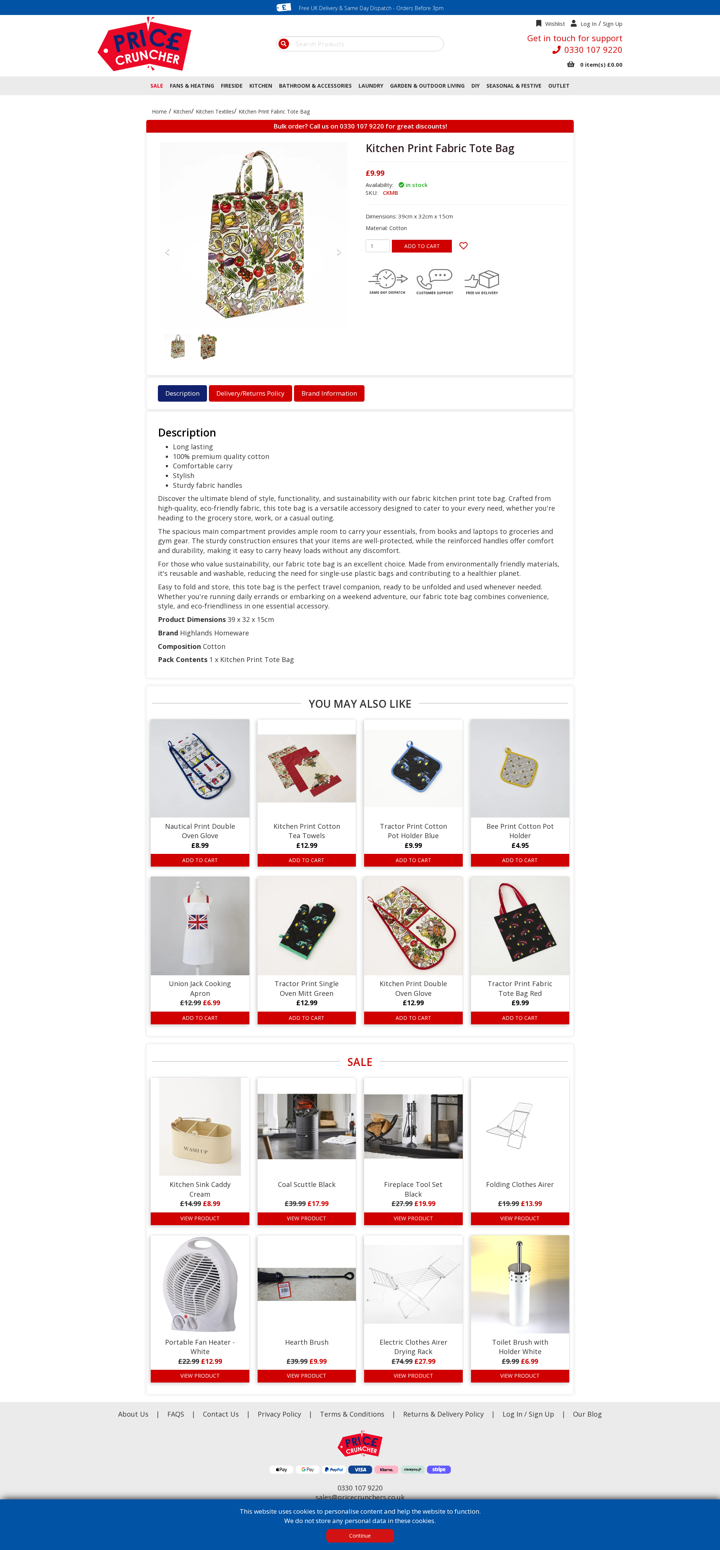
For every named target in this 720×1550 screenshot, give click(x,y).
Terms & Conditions (358, 1413)
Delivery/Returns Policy (250, 393)
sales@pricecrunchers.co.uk (360, 1497)
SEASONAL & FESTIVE (514, 85)
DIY (475, 85)
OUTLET (559, 85)
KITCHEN (260, 85)
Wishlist (555, 23)
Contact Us (222, 1413)
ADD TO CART (422, 246)
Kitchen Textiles (215, 111)
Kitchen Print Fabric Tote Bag (274, 111)
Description (182, 393)
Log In (588, 23)
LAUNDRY (370, 85)
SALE (156, 85)
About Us (134, 1413)
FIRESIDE (232, 85)
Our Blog (587, 1413)
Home (159, 111)
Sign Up (612, 23)
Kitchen (182, 111)
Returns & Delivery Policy (444, 1413)
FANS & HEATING (192, 85)
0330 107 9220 (593, 49)
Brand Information (329, 393)
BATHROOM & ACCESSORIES (315, 85)
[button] (167, 305)
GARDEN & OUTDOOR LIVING (427, 85)
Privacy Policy (280, 1413)
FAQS (176, 1413)
